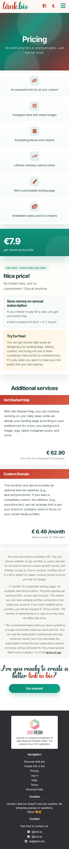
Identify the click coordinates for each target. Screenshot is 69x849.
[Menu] (63, 5)
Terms (34, 784)
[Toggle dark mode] (53, 5)
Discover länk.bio (34, 761)
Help (34, 780)
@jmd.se (37, 831)
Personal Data (34, 789)
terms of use (53, 652)
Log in (34, 775)
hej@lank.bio (37, 841)
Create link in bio (34, 766)
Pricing (34, 770)
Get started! (34, 688)
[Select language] (44, 5)
